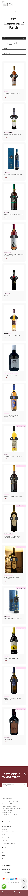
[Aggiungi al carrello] (11, 76)
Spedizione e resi (6, 826)
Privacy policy (6, 840)
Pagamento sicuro (7, 837)
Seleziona (6, 48)
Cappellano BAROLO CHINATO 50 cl (13, 174)
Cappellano (7, 172)
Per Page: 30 (7, 53)
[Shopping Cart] (24, 881)
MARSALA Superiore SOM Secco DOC (13, 214)
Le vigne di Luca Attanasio (11, 373)
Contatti (4, 829)
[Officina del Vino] (7, 4)
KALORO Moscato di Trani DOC (12, 335)
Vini (3, 858)
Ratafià (6, 295)
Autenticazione (6, 869)
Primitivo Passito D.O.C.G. (11, 739)
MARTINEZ (6, 212)
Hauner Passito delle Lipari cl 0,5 (14, 456)
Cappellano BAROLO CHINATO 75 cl (13, 618)
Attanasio (6, 737)
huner (5, 91)
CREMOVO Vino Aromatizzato (12, 658)
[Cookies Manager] (24, 886)
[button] (3, 43)
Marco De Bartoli (8, 132)
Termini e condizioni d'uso (9, 832)
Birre (3, 852)
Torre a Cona (7, 252)
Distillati (4, 855)
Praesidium (7, 293)
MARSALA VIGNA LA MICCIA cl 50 (12, 135)
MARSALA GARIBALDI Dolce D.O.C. (13, 496)
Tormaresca (7, 333)
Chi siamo (4, 835)
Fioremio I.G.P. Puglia (10, 375)
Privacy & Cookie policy (8, 843)
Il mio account (6, 872)
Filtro (5, 38)
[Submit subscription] (24, 785)
